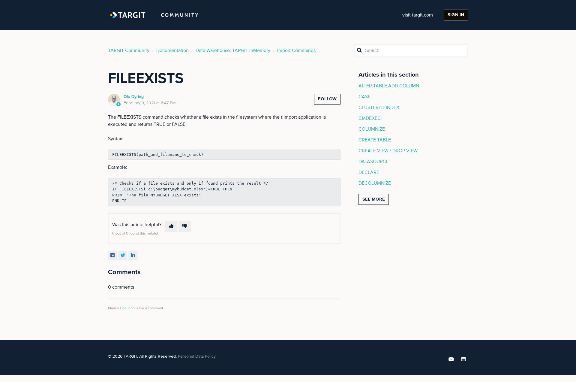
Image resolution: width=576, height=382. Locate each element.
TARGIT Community (128, 50)
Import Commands (296, 50)
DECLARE (368, 172)
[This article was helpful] (171, 226)
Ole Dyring (134, 97)
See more (373, 199)
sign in (125, 308)
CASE (364, 96)
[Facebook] (112, 255)
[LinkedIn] (132, 255)
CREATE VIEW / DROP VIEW (388, 150)
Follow (327, 99)
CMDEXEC (369, 118)
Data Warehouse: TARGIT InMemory (233, 50)
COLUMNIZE (371, 129)
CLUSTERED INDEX (378, 107)
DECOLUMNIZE (374, 183)
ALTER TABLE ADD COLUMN (388, 85)
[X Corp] (122, 255)
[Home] (154, 15)
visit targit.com (417, 15)
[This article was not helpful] (184, 226)
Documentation (172, 50)
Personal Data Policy (197, 356)
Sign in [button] (456, 15)
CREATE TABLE (374, 140)
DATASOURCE (373, 161)
